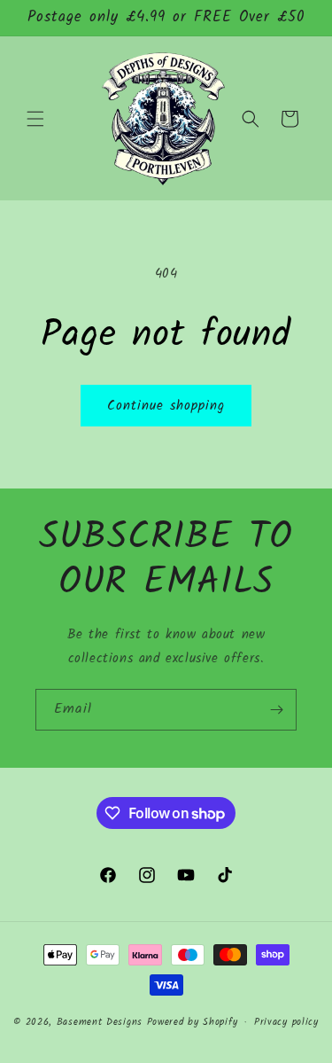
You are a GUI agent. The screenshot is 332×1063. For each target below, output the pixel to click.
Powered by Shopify (192, 1022)
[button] (35, 118)
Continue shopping (166, 406)
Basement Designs (100, 1022)
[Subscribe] (276, 710)
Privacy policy (286, 1022)
